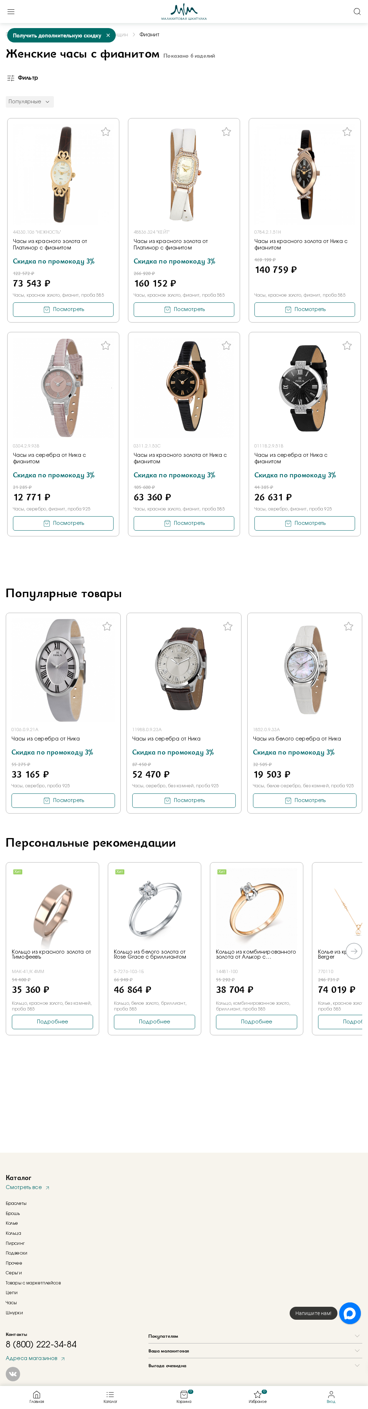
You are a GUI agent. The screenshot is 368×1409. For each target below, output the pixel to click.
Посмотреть (68, 309)
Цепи (12, 1293)
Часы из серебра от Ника (46, 739)
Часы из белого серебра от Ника (297, 739)
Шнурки (14, 1313)
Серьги (14, 1273)
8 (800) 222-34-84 (41, 1345)
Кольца (13, 1233)
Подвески (16, 1253)
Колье (12, 1223)
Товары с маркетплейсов (33, 1283)
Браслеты (16, 1203)
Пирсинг (15, 1243)
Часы (11, 1303)
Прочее (14, 1263)
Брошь (13, 1213)
